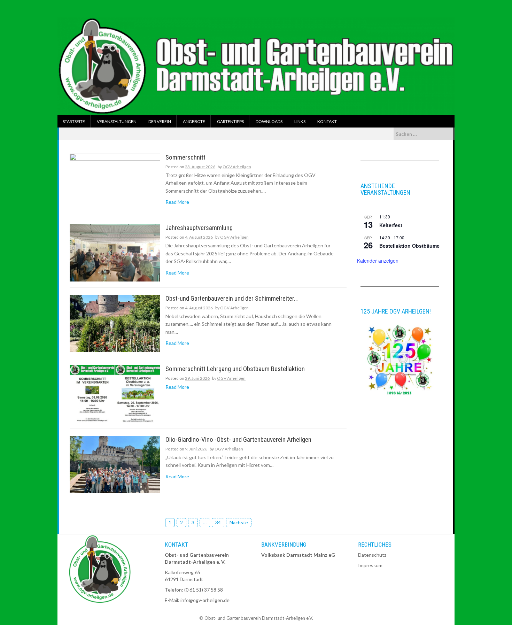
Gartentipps (230, 121)
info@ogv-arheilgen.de (205, 600)
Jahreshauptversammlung (199, 228)
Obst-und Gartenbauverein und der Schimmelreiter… (231, 298)
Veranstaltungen (117, 121)
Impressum (370, 565)
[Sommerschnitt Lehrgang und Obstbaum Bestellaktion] (115, 393)
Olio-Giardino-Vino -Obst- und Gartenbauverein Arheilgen (238, 439)
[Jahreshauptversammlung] (115, 252)
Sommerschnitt (185, 157)
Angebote (194, 121)
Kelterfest (390, 225)
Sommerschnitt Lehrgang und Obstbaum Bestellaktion (235, 369)
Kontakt (327, 121)
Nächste (239, 522)
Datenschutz (372, 555)
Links (299, 121)
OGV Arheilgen (237, 166)
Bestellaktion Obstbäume (409, 245)
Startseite (74, 121)
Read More (177, 202)
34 (218, 522)
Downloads (269, 121)
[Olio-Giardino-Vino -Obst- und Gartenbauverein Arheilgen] (115, 464)
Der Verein (159, 121)
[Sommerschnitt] (115, 181)
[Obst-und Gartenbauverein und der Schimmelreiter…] (115, 323)
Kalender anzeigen (377, 260)
